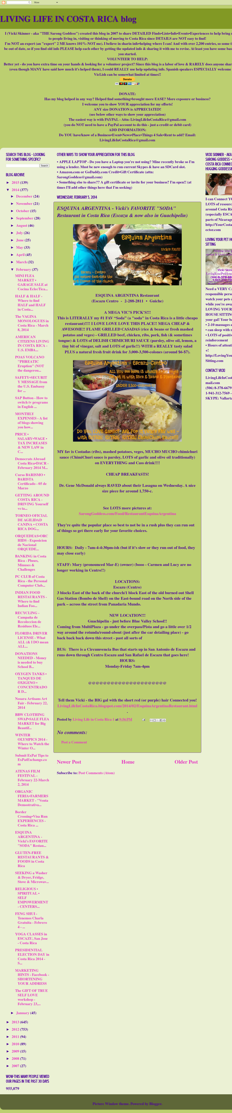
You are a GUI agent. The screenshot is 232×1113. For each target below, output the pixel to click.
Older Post (186, 761)
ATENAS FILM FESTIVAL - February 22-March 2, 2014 (32, 777)
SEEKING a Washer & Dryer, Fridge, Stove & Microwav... (32, 877)
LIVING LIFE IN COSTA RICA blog (68, 18)
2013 (16, 1022)
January (23, 1012)
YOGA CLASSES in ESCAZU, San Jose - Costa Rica (31, 938)
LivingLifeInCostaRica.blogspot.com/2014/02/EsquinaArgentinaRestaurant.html (127, 706)
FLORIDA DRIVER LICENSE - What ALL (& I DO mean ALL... (31, 639)
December (24, 196)
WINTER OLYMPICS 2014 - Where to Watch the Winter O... (32, 741)
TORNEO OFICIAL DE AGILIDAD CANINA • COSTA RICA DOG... (31, 522)
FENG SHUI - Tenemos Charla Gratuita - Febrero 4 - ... (31, 920)
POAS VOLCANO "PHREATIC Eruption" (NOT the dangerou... (29, 363)
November (24, 203)
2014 (16, 189)
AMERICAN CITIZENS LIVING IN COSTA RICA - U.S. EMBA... (32, 343)
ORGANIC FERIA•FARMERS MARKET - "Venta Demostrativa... (31, 798)
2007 (16, 1065)
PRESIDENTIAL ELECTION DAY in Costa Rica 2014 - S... (32, 956)
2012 (16, 1029)
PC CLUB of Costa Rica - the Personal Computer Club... (31, 581)
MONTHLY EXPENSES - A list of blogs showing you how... (31, 420)
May (20, 247)
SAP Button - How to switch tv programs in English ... (31, 402)
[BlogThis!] (154, 720)
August (22, 225)
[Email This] (151, 720)
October (23, 210)
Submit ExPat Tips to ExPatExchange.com (31, 760)
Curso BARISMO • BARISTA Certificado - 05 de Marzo (31, 481)
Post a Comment (74, 742)
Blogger (155, 1103)
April (20, 254)
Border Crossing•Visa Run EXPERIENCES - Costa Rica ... (31, 818)
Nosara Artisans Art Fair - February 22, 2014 (31, 703)
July (20, 232)
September (25, 218)
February (24, 269)
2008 (16, 1058)
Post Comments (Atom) (96, 772)
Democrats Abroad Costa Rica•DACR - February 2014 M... (32, 463)
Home (128, 761)
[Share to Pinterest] (164, 720)
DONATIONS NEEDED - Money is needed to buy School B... (31, 660)
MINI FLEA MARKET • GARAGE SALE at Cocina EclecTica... (31, 282)
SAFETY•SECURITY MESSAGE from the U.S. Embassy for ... (31, 384)
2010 (16, 1043)
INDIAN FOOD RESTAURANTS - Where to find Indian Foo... (31, 599)
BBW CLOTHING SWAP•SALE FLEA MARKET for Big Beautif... (32, 721)
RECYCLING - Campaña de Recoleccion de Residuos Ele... (28, 619)
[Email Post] (143, 719)
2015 (16, 182)
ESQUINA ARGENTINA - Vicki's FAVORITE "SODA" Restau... (31, 839)
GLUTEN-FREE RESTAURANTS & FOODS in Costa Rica (32, 859)
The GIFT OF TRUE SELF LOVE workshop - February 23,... (31, 997)
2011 (16, 1036)
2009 (16, 1051)
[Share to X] (157, 720)
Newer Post (69, 761)
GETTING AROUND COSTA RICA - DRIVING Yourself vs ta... (32, 501)
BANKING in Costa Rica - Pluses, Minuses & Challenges (30, 562)
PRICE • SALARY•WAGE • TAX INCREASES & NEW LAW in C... (31, 442)
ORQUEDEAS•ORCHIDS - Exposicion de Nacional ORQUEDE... (31, 542)
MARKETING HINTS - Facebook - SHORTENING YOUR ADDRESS (32, 977)
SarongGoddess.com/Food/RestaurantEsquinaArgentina (127, 513)
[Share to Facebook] (161, 720)
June (20, 240)
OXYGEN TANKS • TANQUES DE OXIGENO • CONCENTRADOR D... (31, 682)
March (22, 261)
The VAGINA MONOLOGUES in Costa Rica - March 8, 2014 (32, 323)
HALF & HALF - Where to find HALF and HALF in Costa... (30, 302)
